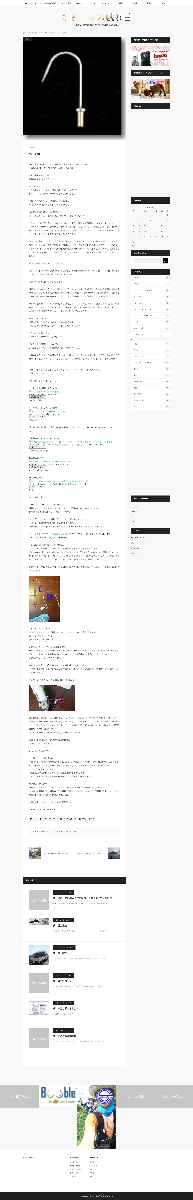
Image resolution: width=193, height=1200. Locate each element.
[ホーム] (26, 3)
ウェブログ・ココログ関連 (151, 290)
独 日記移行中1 (62, 980)
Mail (163, 3)
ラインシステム (106, 3)
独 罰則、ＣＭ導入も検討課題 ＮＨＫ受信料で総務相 (82, 898)
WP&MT (151, 284)
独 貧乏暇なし (61, 953)
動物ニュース (151, 356)
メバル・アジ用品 (64, 3)
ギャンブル (151, 297)
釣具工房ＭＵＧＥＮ (59, 534)
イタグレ (134, 521)
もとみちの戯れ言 (94, 1196)
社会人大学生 (151, 381)
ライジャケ (93, 3)
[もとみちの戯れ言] (96, 21)
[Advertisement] (150, 154)
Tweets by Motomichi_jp (139, 537)
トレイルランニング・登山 (64, 947)
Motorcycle (151, 278)
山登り (149, 3)
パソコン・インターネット (151, 315)
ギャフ (71, 831)
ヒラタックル (36, 3)
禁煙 (151, 388)
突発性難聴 (151, 394)
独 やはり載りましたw (65, 1008)
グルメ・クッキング (151, 303)
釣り (60, 831)
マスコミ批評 (151, 328)
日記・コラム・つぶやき (49, 831)
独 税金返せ (60, 925)
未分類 (151, 369)
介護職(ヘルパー (139, 334)
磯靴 (120, 3)
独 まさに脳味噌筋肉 (65, 1036)
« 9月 (133, 246)
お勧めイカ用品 (50, 3)
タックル (134, 506)
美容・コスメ (151, 400)
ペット (27, 39)
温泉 (151, 375)
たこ (132, 516)
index (133, 511)
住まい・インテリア (151, 350)
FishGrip (78, 3)
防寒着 (135, 3)
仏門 (151, 344)
